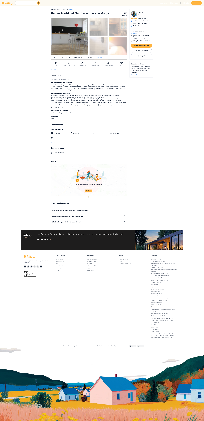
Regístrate (88, 191)
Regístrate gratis (196, 3)
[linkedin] (34, 266)
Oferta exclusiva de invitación (158, 261)
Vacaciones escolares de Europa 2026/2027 (162, 337)
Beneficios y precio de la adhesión (159, 313)
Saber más (134, 33)
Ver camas (53, 69)
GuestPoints (90, 263)
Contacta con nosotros (125, 263)
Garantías (89, 268)
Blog (57, 263)
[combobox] (27, 3)
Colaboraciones (155, 331)
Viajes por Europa (155, 291)
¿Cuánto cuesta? (163, 3)
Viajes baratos (154, 284)
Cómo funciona (155, 322)
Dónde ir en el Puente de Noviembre (160, 280)
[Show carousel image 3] (98, 46)
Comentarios (101, 57)
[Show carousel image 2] (118, 27)
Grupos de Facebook (156, 282)
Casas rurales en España (157, 289)
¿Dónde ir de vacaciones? (157, 267)
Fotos (55, 57)
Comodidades (79, 57)
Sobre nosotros (59, 259)
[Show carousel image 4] (118, 46)
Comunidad (59, 268)
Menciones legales (113, 346)
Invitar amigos (90, 270)
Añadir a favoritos (142, 50)
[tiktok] (31, 266)
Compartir (143, 56)
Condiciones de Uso (65, 346)
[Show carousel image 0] (69, 36)
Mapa (90, 57)
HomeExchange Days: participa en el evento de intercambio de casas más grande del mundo (163, 334)
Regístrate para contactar (141, 45)
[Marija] (134, 13)
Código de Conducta (77, 346)
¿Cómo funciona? (174, 3)
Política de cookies (102, 346)
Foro (120, 261)
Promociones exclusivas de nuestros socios (162, 320)
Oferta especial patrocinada (158, 316)
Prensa (57, 270)
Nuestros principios (92, 259)
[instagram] (28, 266)
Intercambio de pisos (156, 293)
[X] (37, 266)
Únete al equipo (60, 261)
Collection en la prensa (157, 307)
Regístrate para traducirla (121, 76)
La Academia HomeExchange (158, 278)
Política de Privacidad (89, 346)
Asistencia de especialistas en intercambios (162, 318)
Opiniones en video (156, 259)
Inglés (68, 79)
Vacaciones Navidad (156, 295)
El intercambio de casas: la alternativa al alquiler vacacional (163, 264)
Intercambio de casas (156, 302)
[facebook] (25, 266)
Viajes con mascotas (156, 287)
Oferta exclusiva (155, 327)
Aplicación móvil (60, 265)
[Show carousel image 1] (98, 27)
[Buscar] (38, 3)
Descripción (66, 57)
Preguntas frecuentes (124, 259)
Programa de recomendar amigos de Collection (163, 309)
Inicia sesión (185, 3)
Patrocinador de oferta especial (159, 300)
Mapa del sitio (123, 346)
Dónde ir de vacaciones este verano (160, 298)
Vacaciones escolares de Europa (159, 273)
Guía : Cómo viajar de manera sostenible (161, 275)
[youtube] (41, 266)
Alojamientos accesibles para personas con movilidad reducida (164, 270)
